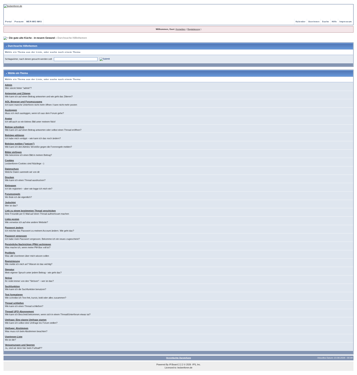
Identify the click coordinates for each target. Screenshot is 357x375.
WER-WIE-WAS (34, 21)
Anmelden (181, 29)
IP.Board (173, 364)
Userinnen (314, 21)
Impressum (345, 21)
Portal (8, 21)
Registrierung (193, 29)
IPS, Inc (196, 364)
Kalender (301, 21)
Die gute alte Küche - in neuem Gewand (32, 37)
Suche (325, 21)
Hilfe (334, 21)
